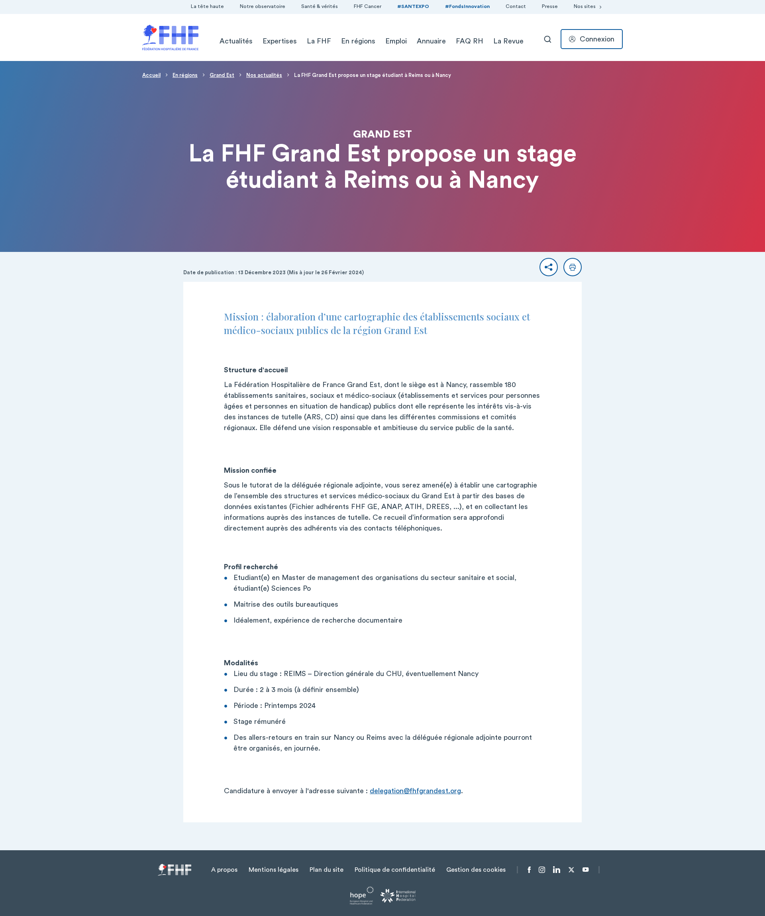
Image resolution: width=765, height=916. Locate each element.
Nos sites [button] (585, 6)
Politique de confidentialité (395, 870)
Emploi (396, 41)
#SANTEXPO (413, 6)
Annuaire (431, 41)
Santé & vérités (319, 6)
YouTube (585, 870)
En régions (358, 41)
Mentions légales (273, 870)
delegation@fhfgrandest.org (415, 790)
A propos (224, 870)
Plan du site (326, 870)
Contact (516, 6)
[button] (548, 267)
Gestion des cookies (476, 870)
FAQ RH (469, 41)
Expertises (280, 41)
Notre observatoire (262, 6)
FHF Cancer (367, 6)
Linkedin (556, 870)
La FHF (319, 41)
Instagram (542, 870)
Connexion (597, 39)
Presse (550, 6)
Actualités (236, 41)
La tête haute (207, 6)
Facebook (529, 870)
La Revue (508, 41)
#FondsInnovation (467, 6)
